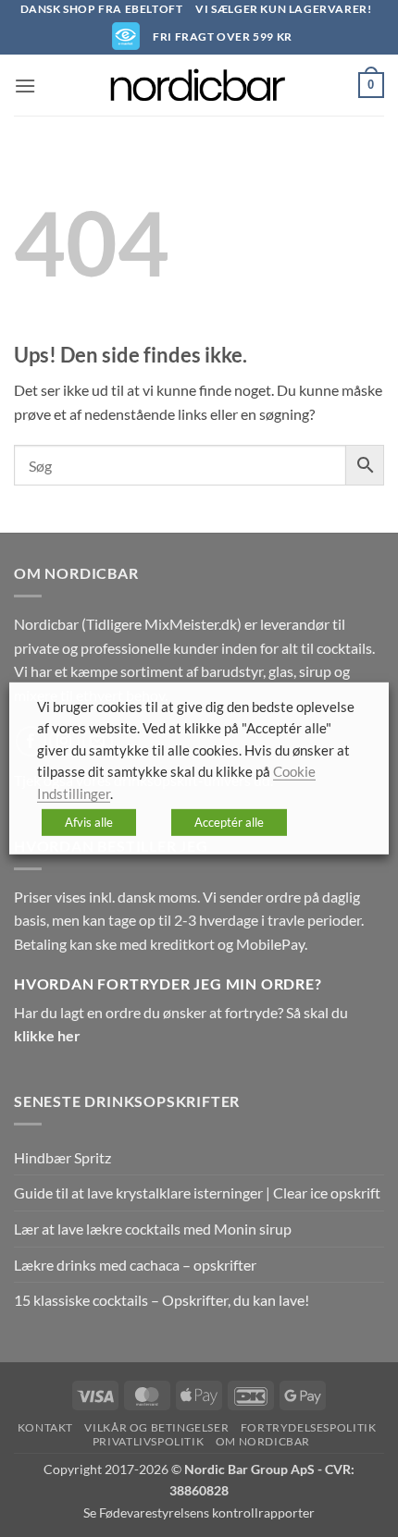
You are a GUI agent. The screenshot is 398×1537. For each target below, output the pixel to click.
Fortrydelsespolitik (309, 1427)
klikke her (47, 1035)
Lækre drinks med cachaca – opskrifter (135, 1264)
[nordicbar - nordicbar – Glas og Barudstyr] (199, 85)
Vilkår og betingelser (156, 1427)
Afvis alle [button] (89, 822)
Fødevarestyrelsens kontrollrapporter (207, 1512)
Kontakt (45, 1427)
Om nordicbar (263, 1441)
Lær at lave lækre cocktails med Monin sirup (153, 1228)
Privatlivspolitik (148, 1441)
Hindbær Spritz (62, 1157)
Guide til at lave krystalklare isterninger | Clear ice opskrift (197, 1192)
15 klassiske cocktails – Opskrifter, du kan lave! (161, 1300)
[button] (25, 85)
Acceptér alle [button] (229, 822)
